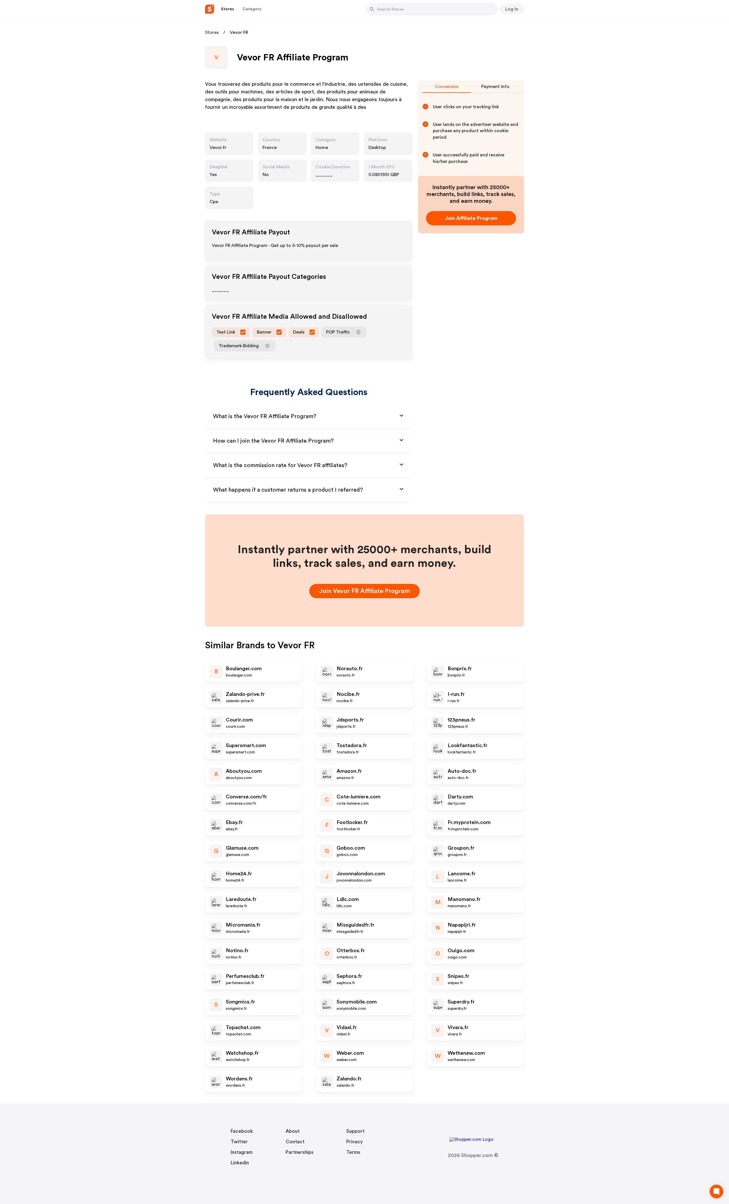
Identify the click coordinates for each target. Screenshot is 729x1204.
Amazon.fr (349, 771)
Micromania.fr (243, 924)
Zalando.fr (349, 1078)
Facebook (242, 1131)
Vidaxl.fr (347, 1027)
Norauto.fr (350, 668)
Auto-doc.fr (462, 771)
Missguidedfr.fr (355, 924)
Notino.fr (237, 950)
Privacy (354, 1141)
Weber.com (350, 1053)
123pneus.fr (461, 719)
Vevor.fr (218, 147)
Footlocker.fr (352, 822)
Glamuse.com (242, 848)
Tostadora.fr (352, 745)
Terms (353, 1152)
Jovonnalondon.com (361, 873)
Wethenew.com (466, 1053)
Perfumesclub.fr (245, 976)
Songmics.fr (240, 1001)
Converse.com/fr (246, 796)
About (293, 1131)
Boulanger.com (244, 668)
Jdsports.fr (350, 719)
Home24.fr (239, 873)
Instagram (242, 1152)
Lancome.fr (462, 873)
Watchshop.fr (242, 1053)
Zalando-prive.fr (245, 694)
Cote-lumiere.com (358, 796)
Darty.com (460, 796)
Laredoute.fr (241, 899)
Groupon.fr (461, 848)
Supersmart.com (246, 745)
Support (355, 1131)
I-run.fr (456, 694)
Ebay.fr (234, 822)
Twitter (239, 1141)
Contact (295, 1141)
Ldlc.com (348, 899)
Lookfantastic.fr (468, 745)
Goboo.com (351, 848)
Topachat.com (243, 1027)
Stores (212, 32)
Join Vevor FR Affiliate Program (364, 591)
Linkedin (240, 1162)
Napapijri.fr (462, 924)
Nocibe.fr (348, 694)
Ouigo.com (461, 950)
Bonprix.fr (460, 668)
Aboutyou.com (244, 771)
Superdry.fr (461, 1001)
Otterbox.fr (351, 950)
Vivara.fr (458, 1027)
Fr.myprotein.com (469, 822)
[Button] (372, 9)
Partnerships (300, 1152)
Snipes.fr (458, 976)
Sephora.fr (349, 976)
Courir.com (239, 719)
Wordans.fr (239, 1078)
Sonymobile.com (357, 1001)
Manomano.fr (464, 899)
